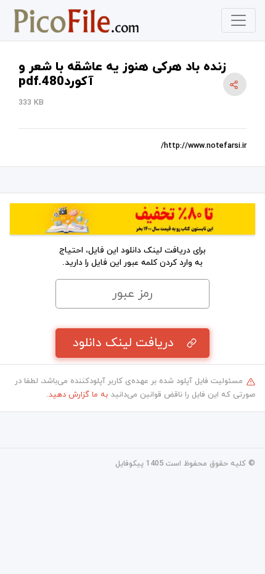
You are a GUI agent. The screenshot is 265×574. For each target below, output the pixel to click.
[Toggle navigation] (238, 20)
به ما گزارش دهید (78, 394)
